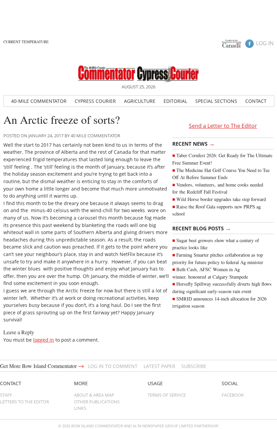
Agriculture (139, 101)
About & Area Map (94, 395)
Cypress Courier (95, 101)
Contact (256, 101)
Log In (265, 43)
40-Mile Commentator (39, 101)
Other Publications (97, 402)
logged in (43, 340)
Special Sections (216, 101)
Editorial (175, 101)
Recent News (193, 143)
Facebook (233, 395)
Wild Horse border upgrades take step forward (221, 199)
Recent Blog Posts (201, 228)
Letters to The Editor (24, 402)
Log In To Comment (112, 366)
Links (80, 408)
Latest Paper (159, 366)
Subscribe (193, 366)
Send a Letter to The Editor (223, 126)
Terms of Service (167, 395)
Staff (6, 395)
